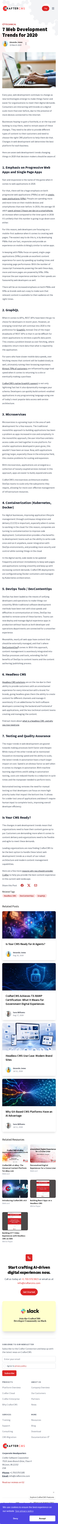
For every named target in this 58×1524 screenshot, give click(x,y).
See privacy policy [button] (24, 1511)
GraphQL (21, 329)
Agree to (16, 1366)
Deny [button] (15, 1518)
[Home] (13, 8)
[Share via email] (35, 885)
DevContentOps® (10, 647)
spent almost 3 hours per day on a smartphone (30, 210)
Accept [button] (42, 1518)
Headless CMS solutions (13, 682)
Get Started (29, 1292)
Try (45, 8)
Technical (10, 24)
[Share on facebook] (22, 885)
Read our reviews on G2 (13, 1482)
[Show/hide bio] (26, 43)
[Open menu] (53, 8)
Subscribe (9, 1373)
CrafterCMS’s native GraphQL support (20, 383)
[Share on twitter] (29, 885)
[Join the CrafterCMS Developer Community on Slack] (29, 1316)
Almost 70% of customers (14, 368)
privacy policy (20, 1366)
